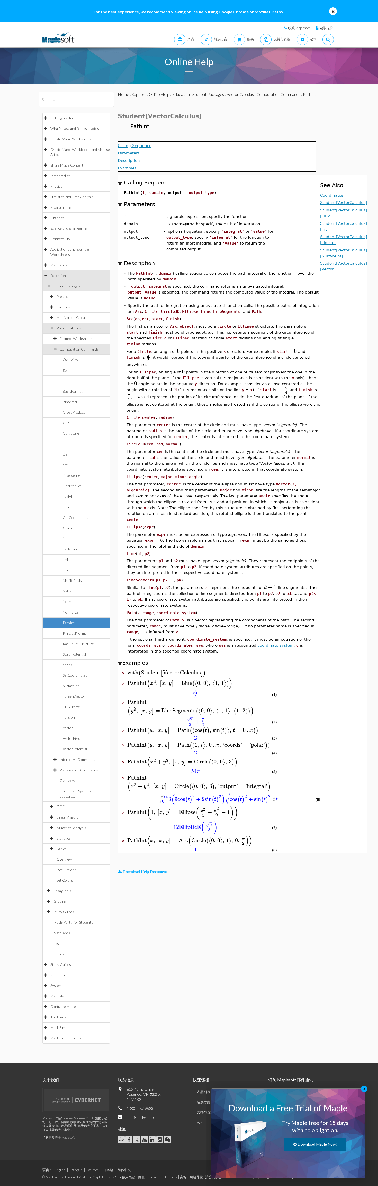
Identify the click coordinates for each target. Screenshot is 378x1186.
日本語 (108, 1170)
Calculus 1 (65, 307)
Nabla (67, 591)
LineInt (68, 570)
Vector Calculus (69, 328)
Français (76, 1170)
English (60, 1170)
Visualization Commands (79, 770)
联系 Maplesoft (299, 28)
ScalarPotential (74, 654)
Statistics (64, 838)
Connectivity (60, 239)
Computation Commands (79, 349)
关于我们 (50, 1079)
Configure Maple (63, 1006)
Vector (68, 728)
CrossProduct (74, 412)
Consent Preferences (162, 1177)
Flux (66, 507)
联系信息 (126, 1079)
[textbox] (178, 351)
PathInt (69, 622)
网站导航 (196, 1177)
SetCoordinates (75, 675)
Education (58, 275)
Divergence (71, 475)
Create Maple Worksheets (71, 139)
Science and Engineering (68, 228)
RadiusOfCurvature (78, 643)
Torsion (69, 717)
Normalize (70, 612)
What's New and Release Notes (74, 128)
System (56, 985)
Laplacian (70, 549)
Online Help (159, 94)
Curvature (71, 433)
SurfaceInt (71, 686)
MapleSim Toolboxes (66, 1038)
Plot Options (66, 870)
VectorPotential (75, 749)
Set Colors (65, 880)
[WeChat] (167, 1139)
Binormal (70, 402)
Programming (60, 207)
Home (123, 94)
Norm (67, 601)
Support (139, 94)
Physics (56, 186)
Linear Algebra (68, 817)
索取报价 (326, 28)
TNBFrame (71, 707)
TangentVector (74, 696)
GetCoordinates (75, 517)
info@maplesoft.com (142, 1117)
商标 (183, 1177)
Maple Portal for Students (73, 922)
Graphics (57, 218)
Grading (59, 901)
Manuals (57, 996)
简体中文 (124, 1170)
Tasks (57, 943)
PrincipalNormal (75, 633)
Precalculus (65, 296)
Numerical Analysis (71, 827)
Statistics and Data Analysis (71, 197)
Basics (62, 849)
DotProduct (72, 486)
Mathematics (60, 175)
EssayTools (62, 891)
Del (65, 454)
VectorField (71, 738)
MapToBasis (72, 580)
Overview (70, 359)
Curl (66, 423)
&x (65, 370)
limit (66, 559)
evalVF (68, 496)
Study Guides (63, 912)
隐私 (141, 1177)
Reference (58, 975)
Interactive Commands (77, 759)
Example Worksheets (76, 338)
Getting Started (62, 118)
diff (65, 465)
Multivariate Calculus (73, 317)
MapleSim (57, 1027)
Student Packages (66, 286)
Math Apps (58, 265)
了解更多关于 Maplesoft (58, 1137)
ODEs (61, 806)
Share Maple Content (66, 165)
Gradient (70, 528)
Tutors (58, 954)
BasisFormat (73, 391)
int (65, 538)
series (67, 665)
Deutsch (93, 1170)
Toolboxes (58, 1017)
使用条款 (128, 1177)
